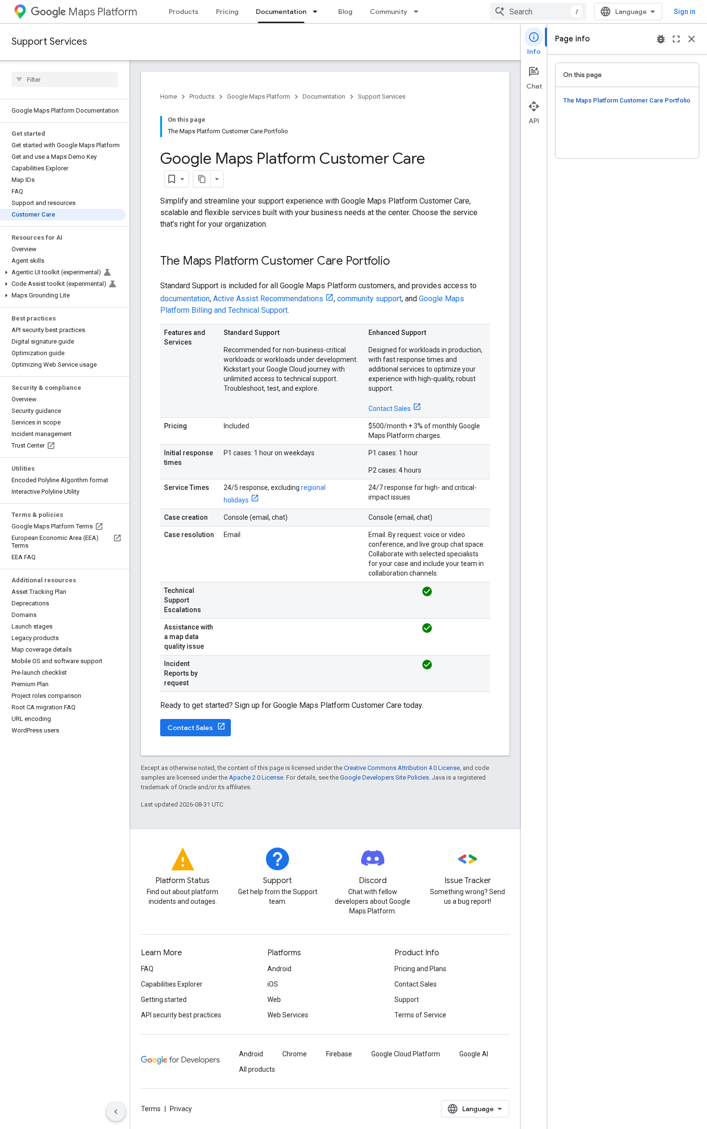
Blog (345, 11)
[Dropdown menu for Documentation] (317, 11)
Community (388, 11)
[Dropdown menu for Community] (418, 11)
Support (406, 999)
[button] (63, 272)
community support (369, 298)
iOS (272, 984)
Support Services (49, 42)
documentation (185, 298)
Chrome (294, 1054)
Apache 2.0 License (256, 777)
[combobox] (538, 11)
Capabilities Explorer (171, 984)
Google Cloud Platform (405, 1054)
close (691, 39)
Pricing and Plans (420, 969)
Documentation (281, 11)
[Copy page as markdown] (202, 179)
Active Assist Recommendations (268, 298)
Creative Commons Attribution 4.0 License (402, 767)
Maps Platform (102, 11)
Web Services (287, 1015)
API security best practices (181, 1015)
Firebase (339, 1054)
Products (184, 11)
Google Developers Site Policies (384, 777)
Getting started (164, 999)
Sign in (684, 11)
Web (274, 999)
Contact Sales (389, 408)
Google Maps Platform (258, 96)
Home (168, 96)
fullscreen (676, 39)
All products (257, 1069)
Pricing (227, 11)
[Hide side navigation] (116, 1111)
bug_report (661, 39)
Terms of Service (420, 1015)
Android (279, 969)
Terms (151, 1109)
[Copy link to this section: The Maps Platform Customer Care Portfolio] (399, 262)
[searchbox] (65, 79)
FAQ (147, 969)
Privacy (181, 1109)
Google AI (473, 1054)
